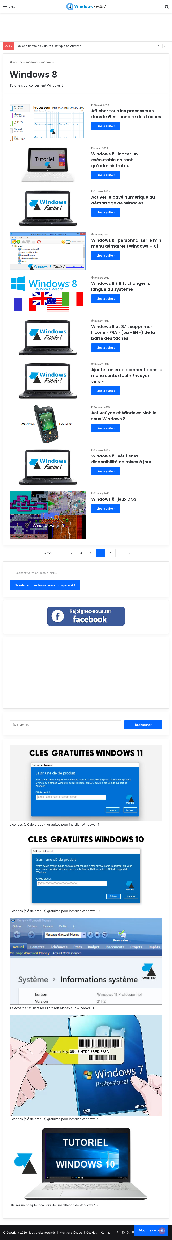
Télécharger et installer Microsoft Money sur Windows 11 (52, 1008)
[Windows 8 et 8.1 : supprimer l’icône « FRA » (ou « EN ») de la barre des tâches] (48, 338)
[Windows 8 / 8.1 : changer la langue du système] (48, 294)
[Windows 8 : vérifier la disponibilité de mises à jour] (48, 467)
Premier (47, 553)
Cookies (91, 1232)
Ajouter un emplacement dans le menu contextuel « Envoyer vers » (126, 375)
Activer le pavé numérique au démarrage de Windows (123, 200)
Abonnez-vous (151, 1230)
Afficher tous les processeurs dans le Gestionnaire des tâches (126, 114)
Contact (106, 1232)
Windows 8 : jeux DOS (113, 499)
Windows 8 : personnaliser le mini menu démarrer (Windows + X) (126, 243)
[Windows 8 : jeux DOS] (48, 515)
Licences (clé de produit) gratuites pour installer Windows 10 (55, 911)
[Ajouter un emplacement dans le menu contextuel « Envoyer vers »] (48, 381)
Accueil (17, 62)
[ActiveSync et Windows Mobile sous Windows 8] (48, 424)
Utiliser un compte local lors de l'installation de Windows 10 (54, 1205)
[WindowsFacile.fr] (86, 6)
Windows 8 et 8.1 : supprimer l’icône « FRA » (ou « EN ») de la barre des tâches (123, 332)
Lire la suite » (105, 126)
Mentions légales (71, 1232)
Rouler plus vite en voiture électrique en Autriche (49, 46)
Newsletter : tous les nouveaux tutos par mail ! (45, 585)
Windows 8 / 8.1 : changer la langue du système (121, 286)
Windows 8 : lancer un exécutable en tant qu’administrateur (114, 160)
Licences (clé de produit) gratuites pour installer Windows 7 (54, 1119)
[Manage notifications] (162, 1230)
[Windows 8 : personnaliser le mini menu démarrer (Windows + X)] (48, 251)
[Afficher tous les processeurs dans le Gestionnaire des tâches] (48, 122)
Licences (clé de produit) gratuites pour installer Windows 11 (54, 825)
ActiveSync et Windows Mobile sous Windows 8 (123, 416)
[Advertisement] (86, 26)
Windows (32, 62)
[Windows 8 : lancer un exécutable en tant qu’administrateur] (48, 165)
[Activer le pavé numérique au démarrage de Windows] (48, 208)
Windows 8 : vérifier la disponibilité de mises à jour (121, 459)
